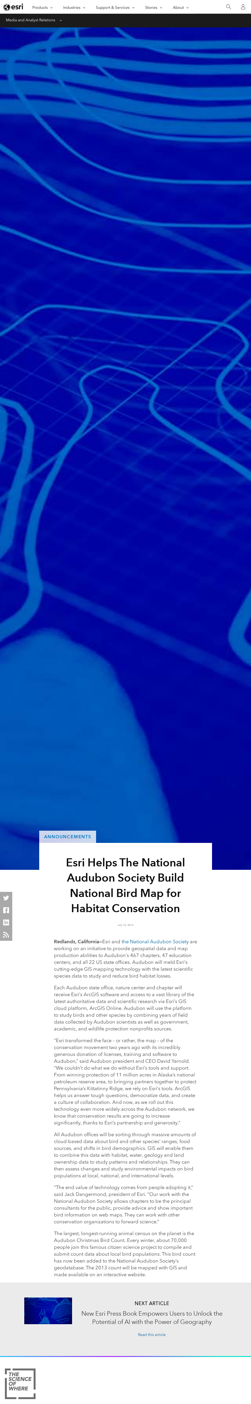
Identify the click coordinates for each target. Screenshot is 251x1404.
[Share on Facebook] (6, 910)
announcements (67, 836)
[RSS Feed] (6, 935)
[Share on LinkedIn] (6, 922)
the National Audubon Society (155, 941)
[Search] (228, 7)
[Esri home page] (13, 7)
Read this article (152, 1334)
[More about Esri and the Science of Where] (20, 1385)
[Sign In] (243, 7)
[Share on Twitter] (6, 898)
